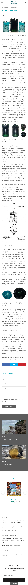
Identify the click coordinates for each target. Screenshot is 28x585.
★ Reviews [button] (14, 583)
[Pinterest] (12, 530)
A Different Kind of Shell (10, 440)
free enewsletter (17, 522)
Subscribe (14, 580)
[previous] (2, 492)
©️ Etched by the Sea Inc (14, 562)
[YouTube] (15, 530)
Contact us (4, 520)
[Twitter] (5, 530)
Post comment (8, 406)
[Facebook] (2, 530)
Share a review (5, 545)
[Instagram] (9, 530)
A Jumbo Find (7, 465)
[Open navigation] (2, 2)
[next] (25, 492)
